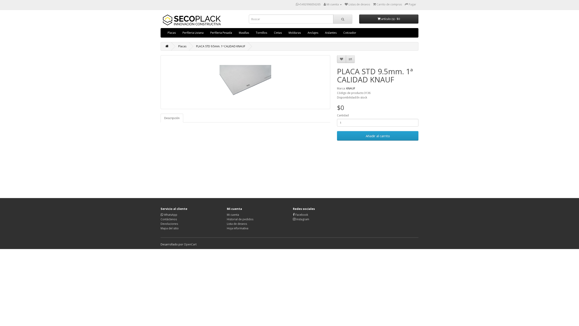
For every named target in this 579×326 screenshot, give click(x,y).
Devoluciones (169, 224)
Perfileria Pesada (221, 33)
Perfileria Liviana (193, 33)
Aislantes (331, 33)
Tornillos (261, 33)
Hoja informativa (237, 228)
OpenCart (190, 244)
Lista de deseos (237, 224)
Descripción (172, 118)
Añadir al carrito (378, 136)
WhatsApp (170, 215)
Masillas (244, 33)
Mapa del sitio (170, 228)
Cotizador (349, 33)
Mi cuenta (233, 215)
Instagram (302, 219)
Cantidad (343, 115)
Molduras (295, 33)
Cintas (278, 33)
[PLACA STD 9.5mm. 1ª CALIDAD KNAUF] (245, 82)
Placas (172, 33)
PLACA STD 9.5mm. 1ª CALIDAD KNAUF (220, 46)
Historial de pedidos (240, 219)
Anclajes (313, 33)
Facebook (301, 215)
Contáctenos (169, 219)
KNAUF (350, 88)
